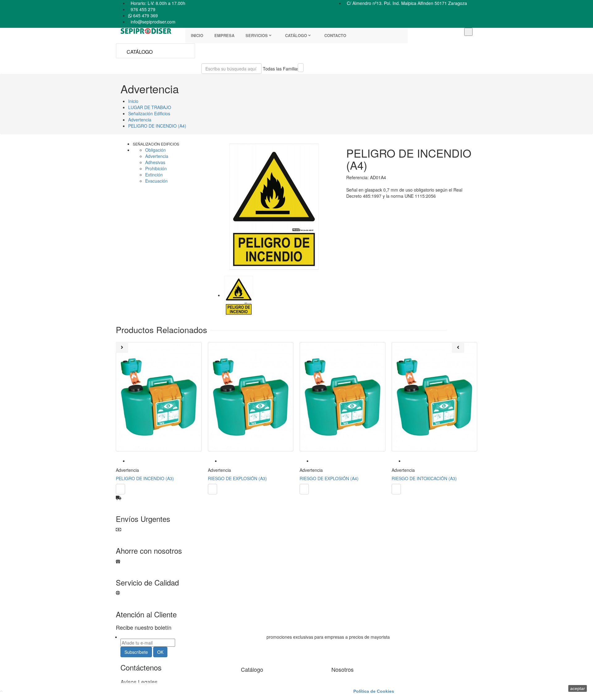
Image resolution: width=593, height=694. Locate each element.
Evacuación (156, 181)
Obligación (155, 150)
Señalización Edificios (156, 143)
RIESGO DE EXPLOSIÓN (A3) (237, 478)
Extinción (154, 174)
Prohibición (156, 168)
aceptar (577, 688)
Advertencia (156, 156)
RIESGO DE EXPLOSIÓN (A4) (329, 478)
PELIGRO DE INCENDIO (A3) (145, 478)
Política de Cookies (373, 691)
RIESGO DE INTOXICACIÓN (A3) (424, 478)
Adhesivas (155, 162)
